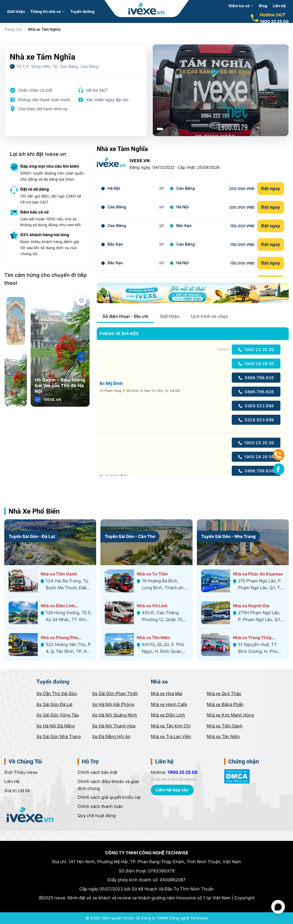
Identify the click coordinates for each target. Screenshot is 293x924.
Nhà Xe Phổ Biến (34, 511)
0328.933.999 (258, 419)
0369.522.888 (258, 405)
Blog (263, 5)
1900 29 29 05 (258, 363)
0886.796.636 (258, 391)
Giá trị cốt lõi (17, 790)
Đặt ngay (270, 188)
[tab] (125, 316)
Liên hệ (279, 5)
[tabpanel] (221, 90)
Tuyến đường (82, 11)
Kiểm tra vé (239, 5)
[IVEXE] (146, 8)
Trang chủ (13, 29)
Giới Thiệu (20, 772)
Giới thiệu (16, 11)
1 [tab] (160, 129)
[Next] (81, 356)
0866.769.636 (259, 377)
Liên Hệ (12, 781)
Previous (38, 356)
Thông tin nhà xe (45, 11)
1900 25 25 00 (274, 21)
